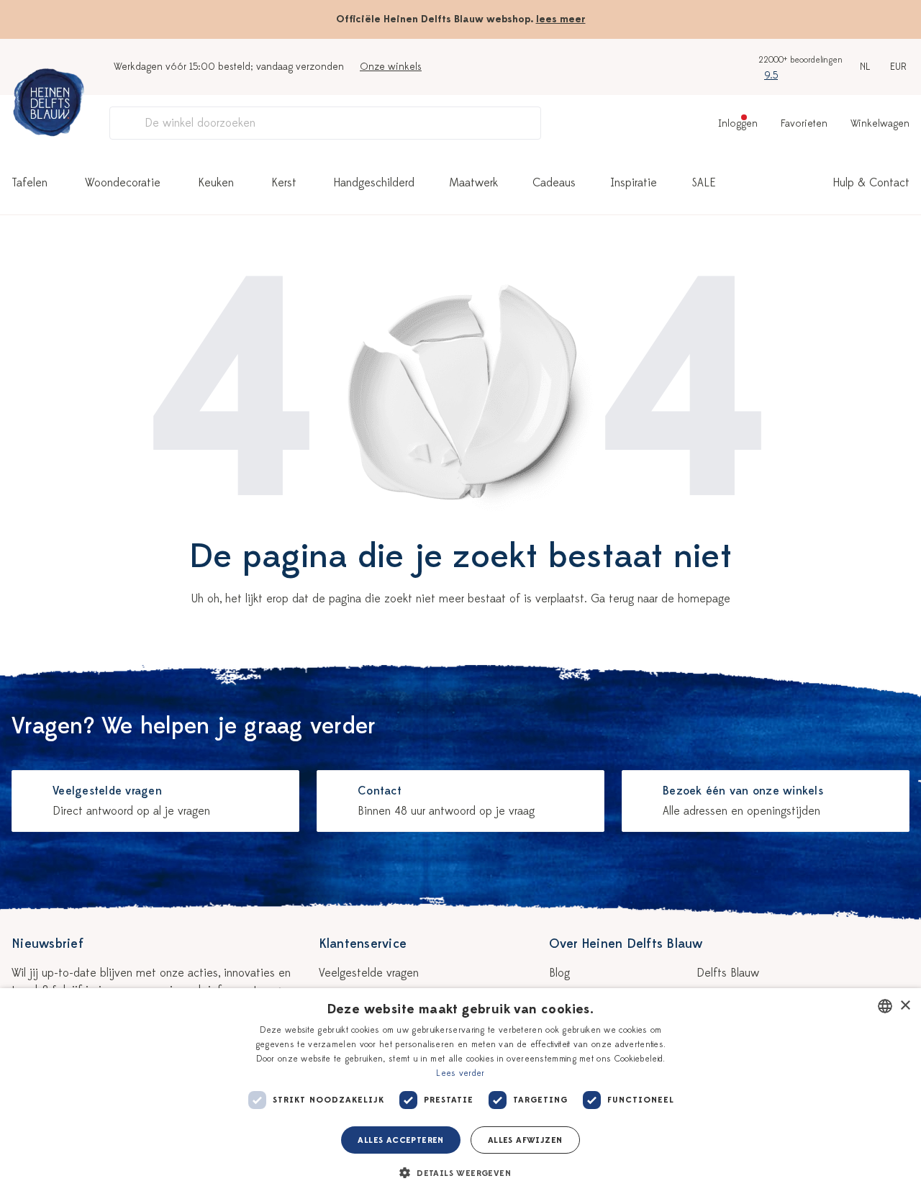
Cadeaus (554, 183)
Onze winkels (391, 66)
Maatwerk (473, 183)
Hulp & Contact (871, 183)
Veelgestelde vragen (369, 973)
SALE (703, 183)
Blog (559, 973)
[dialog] (460, 1093)
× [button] (904, 1005)
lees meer (561, 19)
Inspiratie (633, 183)
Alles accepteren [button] (400, 1140)
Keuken (216, 183)
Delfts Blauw (728, 973)
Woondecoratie (122, 183)
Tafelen (29, 183)
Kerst (283, 183)
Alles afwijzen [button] (525, 1140)
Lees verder (460, 1073)
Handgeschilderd (374, 183)
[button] (460, 1173)
